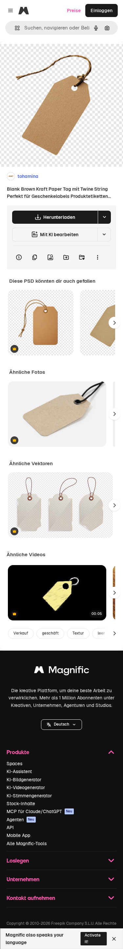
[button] (61, 724)
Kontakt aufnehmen (31, 897)
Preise (74, 10)
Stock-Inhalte (21, 804)
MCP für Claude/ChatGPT (39, 811)
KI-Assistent (19, 771)
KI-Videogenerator (26, 787)
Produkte (18, 752)
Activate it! (93, 938)
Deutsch (61, 724)
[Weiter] (114, 322)
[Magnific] (61, 671)
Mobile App (18, 835)
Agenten (20, 820)
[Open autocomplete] (15, 28)
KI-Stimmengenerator (29, 796)
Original (42, 56)
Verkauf (20, 633)
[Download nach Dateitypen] (104, 217)
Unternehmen (23, 879)
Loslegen (18, 860)
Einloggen (102, 10)
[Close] (114, 939)
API (10, 827)
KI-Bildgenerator (24, 780)
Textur (78, 633)
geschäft (50, 633)
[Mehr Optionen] (97, 257)
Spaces (14, 764)
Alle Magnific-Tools (27, 843)
